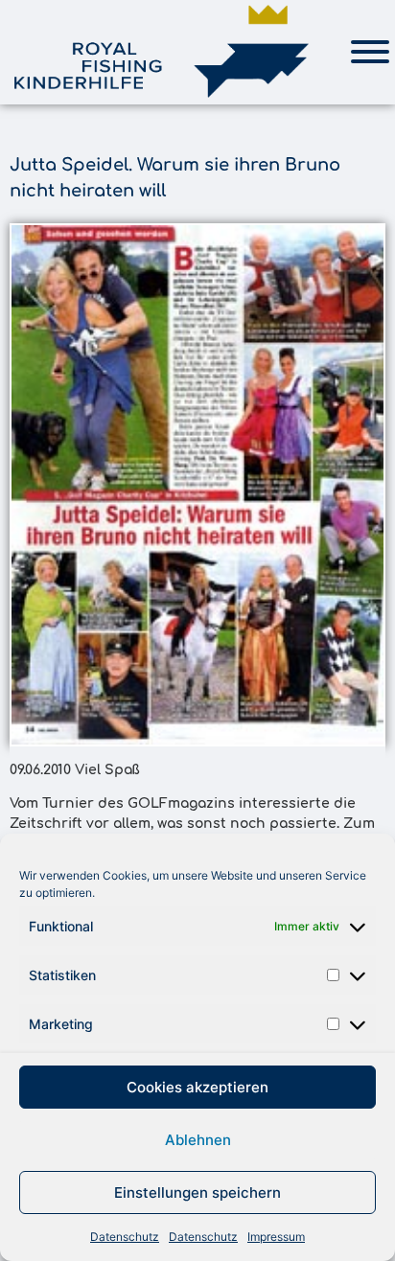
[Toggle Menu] (370, 51)
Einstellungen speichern (197, 1192)
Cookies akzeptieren (197, 1087)
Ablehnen (198, 1140)
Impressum (276, 1236)
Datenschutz (124, 1236)
